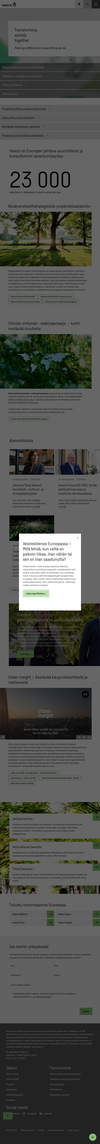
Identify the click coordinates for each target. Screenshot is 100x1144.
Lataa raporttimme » (36, 593)
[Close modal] (77, 537)
